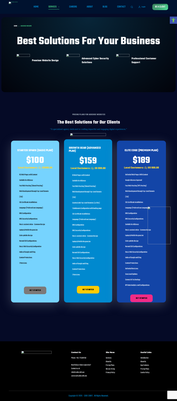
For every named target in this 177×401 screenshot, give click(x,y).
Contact (121, 7)
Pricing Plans (110, 365)
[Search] (132, 7)
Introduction (144, 358)
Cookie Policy (144, 372)
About (90, 7)
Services (52, 7)
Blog (105, 7)
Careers (73, 7)
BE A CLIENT (160, 7)
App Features (144, 365)
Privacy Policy (110, 372)
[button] (173, 20)
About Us (108, 361)
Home (36, 7)
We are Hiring (110, 369)
